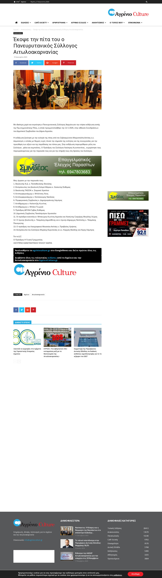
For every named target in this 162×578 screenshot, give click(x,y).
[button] (147, 2)
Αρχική (15, 29)
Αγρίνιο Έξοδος (78, 22)
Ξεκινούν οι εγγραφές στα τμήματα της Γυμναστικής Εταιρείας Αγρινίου (27, 351)
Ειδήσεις (25, 22)
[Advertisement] (57, 116)
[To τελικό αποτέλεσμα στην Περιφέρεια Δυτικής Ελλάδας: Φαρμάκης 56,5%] (66, 543)
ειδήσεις (52, 257)
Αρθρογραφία (58, 22)
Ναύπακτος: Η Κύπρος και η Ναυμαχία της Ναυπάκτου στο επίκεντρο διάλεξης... (88, 530)
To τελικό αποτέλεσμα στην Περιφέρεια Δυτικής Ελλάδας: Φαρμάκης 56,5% (88, 542)
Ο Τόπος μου (116, 22)
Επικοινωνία (134, 22)
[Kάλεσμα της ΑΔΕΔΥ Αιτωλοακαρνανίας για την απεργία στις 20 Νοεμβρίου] (66, 556)
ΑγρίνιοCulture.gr (48, 260)
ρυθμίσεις (118, 575)
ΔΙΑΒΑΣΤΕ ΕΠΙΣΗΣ (22, 323)
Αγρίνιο (26, 294)
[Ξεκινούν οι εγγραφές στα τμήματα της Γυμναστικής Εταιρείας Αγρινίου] (27, 337)
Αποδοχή (135, 574)
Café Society (41, 22)
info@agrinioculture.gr (33, 540)
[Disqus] (57, 403)
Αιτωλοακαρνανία (38, 294)
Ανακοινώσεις (26, 29)
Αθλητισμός (98, 22)
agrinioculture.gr (41, 250)
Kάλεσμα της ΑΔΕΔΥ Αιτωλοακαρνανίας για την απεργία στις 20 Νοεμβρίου (86, 555)
